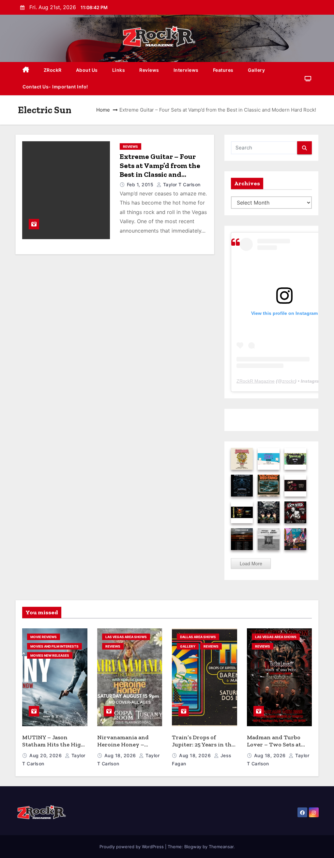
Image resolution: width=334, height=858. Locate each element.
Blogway (192, 846)
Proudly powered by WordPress (132, 846)
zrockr (288, 381)
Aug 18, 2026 (121, 755)
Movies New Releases (49, 655)
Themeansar (221, 846)
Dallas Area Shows (198, 637)
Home (103, 110)
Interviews (186, 70)
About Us (87, 70)
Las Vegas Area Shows (126, 637)
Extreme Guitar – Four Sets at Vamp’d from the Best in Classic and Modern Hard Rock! (160, 170)
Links (118, 70)
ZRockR (53, 70)
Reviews (149, 70)
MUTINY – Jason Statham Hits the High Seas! (53, 745)
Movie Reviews (43, 637)
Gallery (256, 70)
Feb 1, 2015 (141, 184)
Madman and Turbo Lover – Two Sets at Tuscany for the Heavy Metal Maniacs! (278, 748)
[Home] (26, 70)
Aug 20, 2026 (46, 755)
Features (223, 70)
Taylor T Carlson (181, 184)
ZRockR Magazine (255, 381)
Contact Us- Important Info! (55, 86)
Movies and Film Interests (54, 646)
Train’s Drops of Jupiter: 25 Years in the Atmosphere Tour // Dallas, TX (203, 748)
